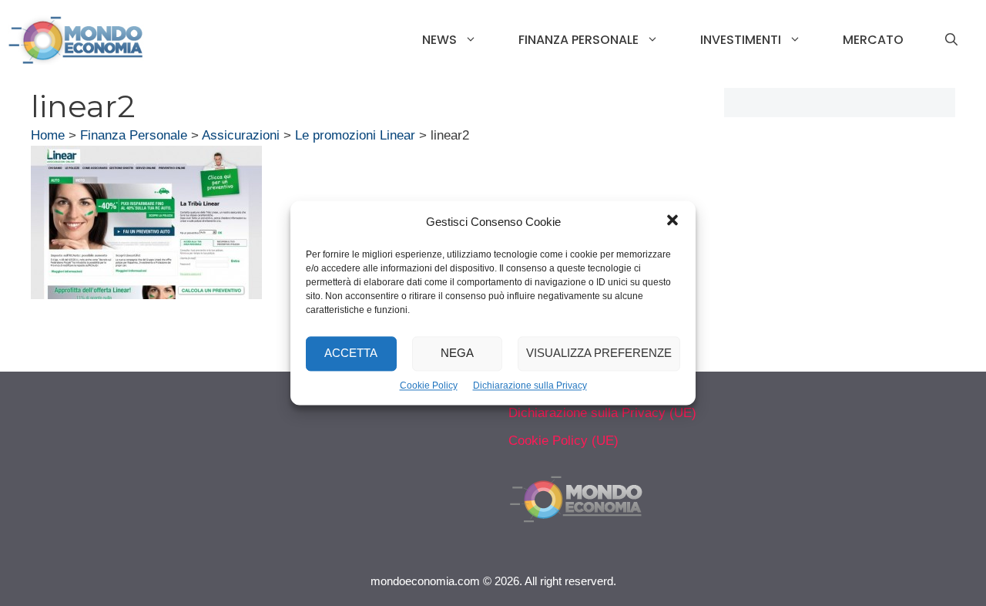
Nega (457, 353)
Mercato (873, 40)
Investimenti (740, 40)
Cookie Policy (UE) (563, 440)
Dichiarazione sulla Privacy (530, 385)
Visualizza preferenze (599, 353)
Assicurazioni (241, 135)
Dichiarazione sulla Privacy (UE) (602, 413)
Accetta (350, 353)
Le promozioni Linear (355, 135)
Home (48, 135)
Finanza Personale (578, 40)
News (439, 40)
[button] (672, 222)
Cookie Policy (429, 385)
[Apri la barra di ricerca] (951, 40)
